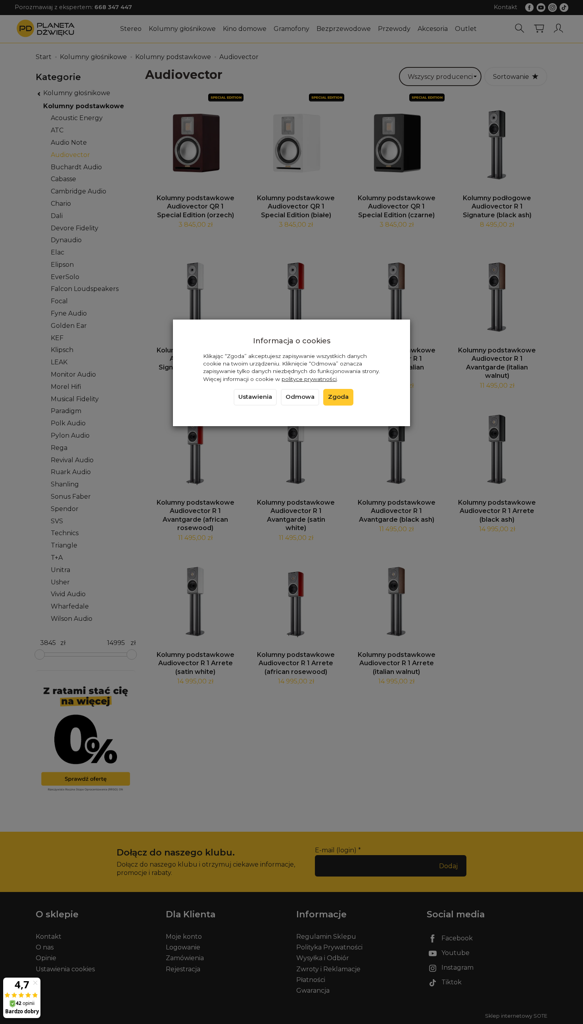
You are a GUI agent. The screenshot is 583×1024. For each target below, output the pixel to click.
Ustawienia (255, 396)
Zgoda (338, 396)
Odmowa (300, 396)
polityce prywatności (309, 379)
